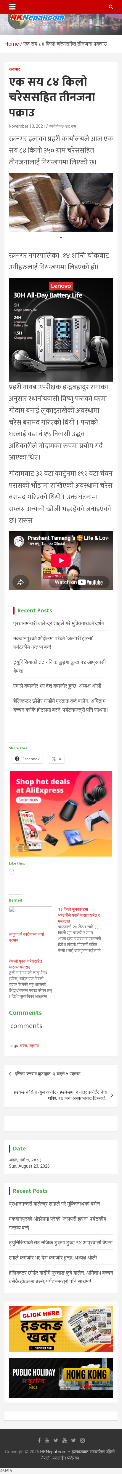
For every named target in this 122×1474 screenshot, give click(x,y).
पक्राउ (34, 1045)
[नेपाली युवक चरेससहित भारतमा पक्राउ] (33, 979)
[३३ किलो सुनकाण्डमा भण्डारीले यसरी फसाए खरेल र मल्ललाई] (82, 930)
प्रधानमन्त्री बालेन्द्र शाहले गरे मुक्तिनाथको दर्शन (58, 623)
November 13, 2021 (27, 126)
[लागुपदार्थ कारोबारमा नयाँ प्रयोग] (30, 918)
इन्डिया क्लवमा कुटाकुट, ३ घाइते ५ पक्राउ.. (48, 1073)
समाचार (14, 69)
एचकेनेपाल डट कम (62, 126)
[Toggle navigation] (12, 7)
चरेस (23, 1045)
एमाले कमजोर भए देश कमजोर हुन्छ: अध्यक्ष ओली (57, 686)
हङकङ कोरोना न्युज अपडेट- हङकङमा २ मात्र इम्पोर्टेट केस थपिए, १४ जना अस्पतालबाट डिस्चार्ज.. (60, 1095)
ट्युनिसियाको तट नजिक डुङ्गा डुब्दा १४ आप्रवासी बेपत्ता (61, 1242)
